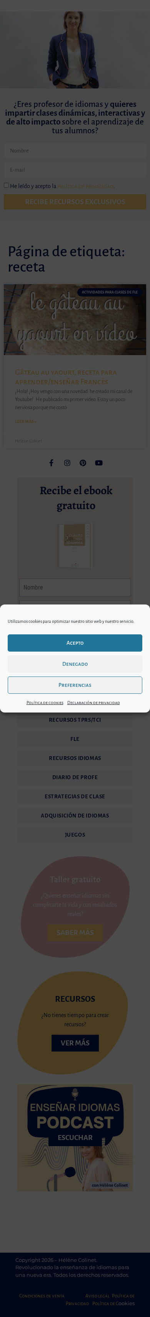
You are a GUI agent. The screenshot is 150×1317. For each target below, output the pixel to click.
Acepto (75, 643)
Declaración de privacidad (93, 702)
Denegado (75, 664)
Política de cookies (45, 702)
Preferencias (75, 685)
